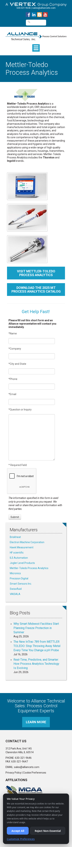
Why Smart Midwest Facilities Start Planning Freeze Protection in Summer (36, 628)
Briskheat (15, 537)
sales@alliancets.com (44, 8)
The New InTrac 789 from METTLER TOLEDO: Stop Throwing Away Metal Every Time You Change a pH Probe (36, 646)
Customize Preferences (21, 839)
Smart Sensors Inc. (21, 583)
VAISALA (15, 594)
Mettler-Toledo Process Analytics (29, 568)
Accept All (17, 831)
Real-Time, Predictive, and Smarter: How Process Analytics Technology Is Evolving (36, 664)
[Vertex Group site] (36, 3)
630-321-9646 (24, 8)
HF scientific (17, 552)
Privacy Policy (13, 772)
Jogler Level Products (22, 562)
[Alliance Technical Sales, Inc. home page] (36, 35)
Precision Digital (19, 578)
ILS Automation (19, 557)
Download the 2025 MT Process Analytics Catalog (36, 289)
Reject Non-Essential (48, 831)
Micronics (15, 573)
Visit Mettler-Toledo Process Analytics (36, 273)
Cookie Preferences (34, 772)
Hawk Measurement (21, 547)
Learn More (36, 722)
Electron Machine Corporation (27, 542)
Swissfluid (16, 588)
